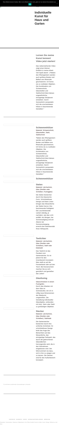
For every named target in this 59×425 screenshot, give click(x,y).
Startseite (12, 419)
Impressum (47, 419)
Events (25, 419)
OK (30, 4)
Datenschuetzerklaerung (35, 419)
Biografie (19, 419)
